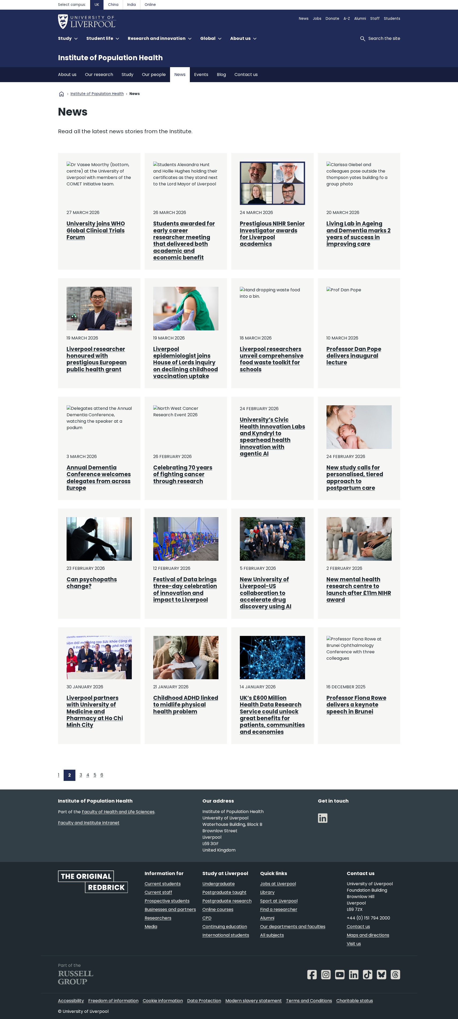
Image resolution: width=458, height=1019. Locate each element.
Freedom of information (113, 1001)
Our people (154, 74)
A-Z (347, 18)
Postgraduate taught (224, 892)
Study (127, 74)
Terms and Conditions (309, 1001)
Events (201, 74)
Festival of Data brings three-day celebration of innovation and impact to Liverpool (185, 590)
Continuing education (224, 926)
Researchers (158, 918)
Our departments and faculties (292, 926)
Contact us (246, 74)
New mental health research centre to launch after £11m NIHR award (358, 590)
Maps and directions (368, 935)
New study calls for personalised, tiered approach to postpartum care (354, 478)
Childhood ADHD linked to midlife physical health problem (185, 704)
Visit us (354, 944)
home (61, 94)
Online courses (217, 909)
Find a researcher (278, 909)
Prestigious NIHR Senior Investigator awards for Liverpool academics (272, 234)
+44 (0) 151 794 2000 (368, 918)
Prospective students (167, 901)
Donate (332, 18)
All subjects (272, 935)
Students (392, 18)
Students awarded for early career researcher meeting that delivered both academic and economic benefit (184, 240)
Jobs (317, 18)
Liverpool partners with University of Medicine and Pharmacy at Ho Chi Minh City (95, 711)
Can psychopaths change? (92, 583)
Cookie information (163, 1001)
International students (225, 935)
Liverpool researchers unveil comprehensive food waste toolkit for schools (271, 359)
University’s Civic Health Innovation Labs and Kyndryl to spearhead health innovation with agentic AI (272, 436)
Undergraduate (218, 884)
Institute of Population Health (110, 58)
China (113, 4)
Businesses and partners (170, 909)
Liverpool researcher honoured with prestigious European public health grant (97, 359)
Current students (163, 884)
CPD (206, 918)
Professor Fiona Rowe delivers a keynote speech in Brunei (356, 704)
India (131, 4)
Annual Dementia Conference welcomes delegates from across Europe (99, 478)
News (304, 18)
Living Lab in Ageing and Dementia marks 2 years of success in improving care (358, 234)
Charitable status (354, 1001)
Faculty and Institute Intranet (89, 823)
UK (97, 4)
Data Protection (204, 1001)
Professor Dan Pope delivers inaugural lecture (353, 356)
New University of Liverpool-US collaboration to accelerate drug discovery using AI (265, 593)
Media (151, 926)
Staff (375, 18)
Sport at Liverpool (279, 901)
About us (67, 74)
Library (267, 892)
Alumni (360, 18)
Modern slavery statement (253, 1001)
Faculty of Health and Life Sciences (118, 812)
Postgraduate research (227, 901)
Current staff (158, 892)
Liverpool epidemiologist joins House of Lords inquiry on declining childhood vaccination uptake (185, 362)
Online (150, 4)
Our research (99, 74)
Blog (221, 74)
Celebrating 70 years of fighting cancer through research (182, 474)
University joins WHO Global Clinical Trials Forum (96, 230)
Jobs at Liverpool (278, 884)
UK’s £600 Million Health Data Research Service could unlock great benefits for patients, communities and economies (272, 715)
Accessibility (71, 1001)
